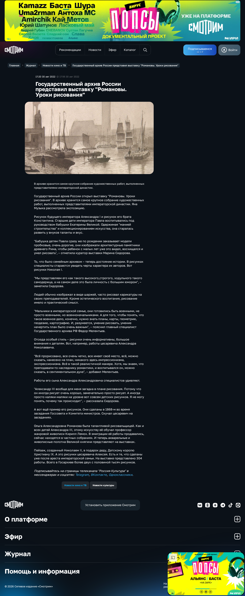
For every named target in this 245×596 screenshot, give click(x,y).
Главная (14, 65)
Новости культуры (103, 485)
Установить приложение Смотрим (110, 505)
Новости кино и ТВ (54, 65)
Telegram (82, 474)
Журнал (31, 65)
